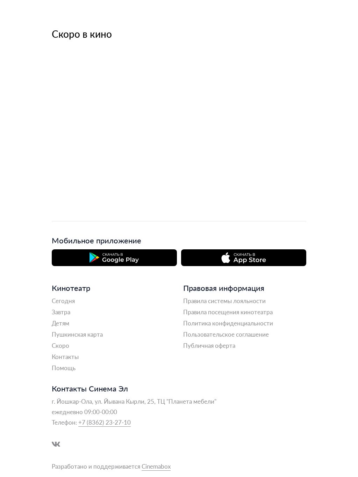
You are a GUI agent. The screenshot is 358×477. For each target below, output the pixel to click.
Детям (60, 323)
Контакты (65, 356)
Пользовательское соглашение (226, 334)
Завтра (61, 312)
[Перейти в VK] (56, 444)
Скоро (60, 345)
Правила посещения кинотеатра (228, 312)
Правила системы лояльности (224, 300)
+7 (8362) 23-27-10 (104, 422)
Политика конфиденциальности (228, 323)
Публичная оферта (209, 345)
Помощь (64, 368)
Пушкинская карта (77, 334)
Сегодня (63, 300)
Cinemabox (156, 466)
